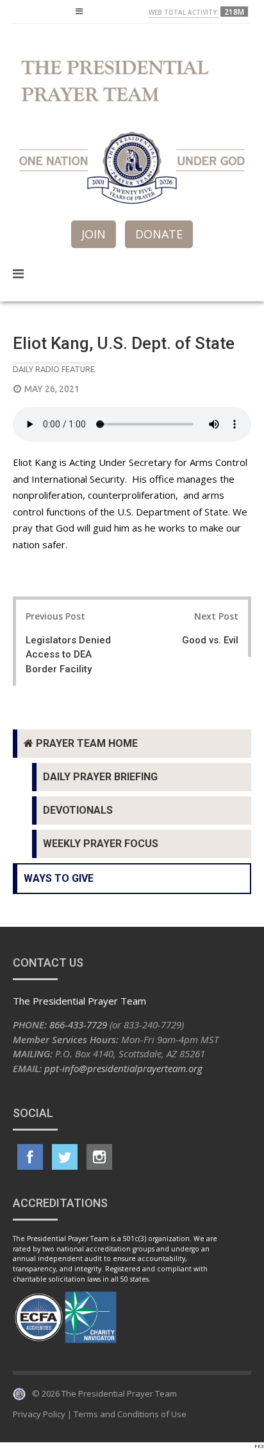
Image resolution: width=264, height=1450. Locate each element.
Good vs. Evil (210, 640)
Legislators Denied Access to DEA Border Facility (68, 654)
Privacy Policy (39, 1414)
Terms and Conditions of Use (130, 1414)
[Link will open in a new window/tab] (30, 1157)
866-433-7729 (78, 1024)
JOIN (93, 234)
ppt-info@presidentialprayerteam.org (123, 1068)
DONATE (159, 234)
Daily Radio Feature (54, 368)
